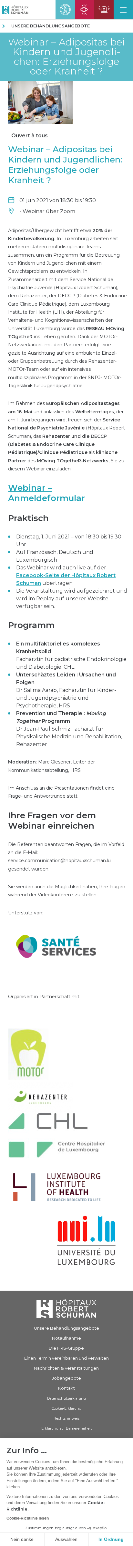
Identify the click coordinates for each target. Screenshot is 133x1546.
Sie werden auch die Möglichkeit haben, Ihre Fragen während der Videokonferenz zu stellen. (66, 891)
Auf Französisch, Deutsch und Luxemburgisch (54, 556)
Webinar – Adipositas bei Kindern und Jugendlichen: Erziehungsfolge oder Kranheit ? (66, 56)
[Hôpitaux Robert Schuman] (66, 1308)
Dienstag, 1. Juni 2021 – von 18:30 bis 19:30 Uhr (68, 540)
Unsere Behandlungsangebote (50, 25)
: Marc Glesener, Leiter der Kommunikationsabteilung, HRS (51, 766)
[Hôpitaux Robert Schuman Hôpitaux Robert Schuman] (14, 9)
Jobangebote (66, 1378)
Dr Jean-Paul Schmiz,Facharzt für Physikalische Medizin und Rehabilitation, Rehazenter (69, 728)
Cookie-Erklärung (66, 1408)
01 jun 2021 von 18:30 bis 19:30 (57, 200)
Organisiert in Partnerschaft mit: (44, 996)
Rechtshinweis (66, 1418)
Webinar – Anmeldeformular (46, 493)
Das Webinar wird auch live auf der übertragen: (66, 575)
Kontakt (66, 1388)
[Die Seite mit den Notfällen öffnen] (104, 9)
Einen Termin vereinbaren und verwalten (66, 1358)
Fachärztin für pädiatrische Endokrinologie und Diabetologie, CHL (71, 655)
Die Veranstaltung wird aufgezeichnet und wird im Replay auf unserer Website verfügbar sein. (71, 598)
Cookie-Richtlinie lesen (27, 1518)
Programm (31, 625)
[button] (123, 9)
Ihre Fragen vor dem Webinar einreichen (52, 820)
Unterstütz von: (25, 913)
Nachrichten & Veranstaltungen (66, 1368)
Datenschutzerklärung (66, 1398)
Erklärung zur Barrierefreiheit (66, 1428)
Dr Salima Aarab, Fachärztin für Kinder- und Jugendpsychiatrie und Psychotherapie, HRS (66, 690)
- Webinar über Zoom (47, 211)
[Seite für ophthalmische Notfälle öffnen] (84, 9)
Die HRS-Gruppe (66, 1348)
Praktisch (28, 518)
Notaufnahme (66, 1338)
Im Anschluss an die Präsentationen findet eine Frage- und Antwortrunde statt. (61, 792)
